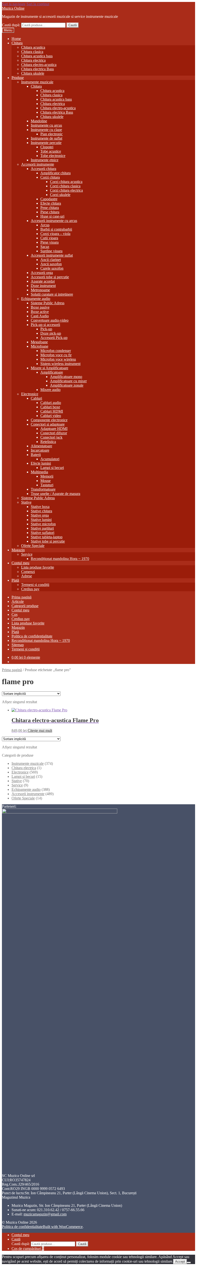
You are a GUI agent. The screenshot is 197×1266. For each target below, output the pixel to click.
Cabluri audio (50, 403)
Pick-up (46, 329)
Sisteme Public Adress (47, 303)
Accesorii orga (42, 273)
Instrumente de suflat (46, 138)
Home (16, 39)
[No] (189, 1262)
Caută (72, 25)
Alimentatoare (41, 446)
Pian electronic (51, 134)
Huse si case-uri (52, 216)
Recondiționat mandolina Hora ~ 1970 (60, 559)
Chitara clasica (32, 52)
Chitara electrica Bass (37, 69)
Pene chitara (49, 208)
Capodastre (48, 199)
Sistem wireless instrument (60, 364)
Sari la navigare (13, 4)
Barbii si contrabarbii (56, 229)
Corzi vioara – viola (55, 234)
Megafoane (39, 342)
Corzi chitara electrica (66, 190)
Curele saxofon (51, 268)
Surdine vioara (51, 251)
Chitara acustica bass (37, 56)
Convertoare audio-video (49, 320)
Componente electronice (49, 420)
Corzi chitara (50, 177)
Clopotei (46, 147)
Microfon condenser (55, 351)
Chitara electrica (33, 60)
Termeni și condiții (35, 585)
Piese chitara (49, 212)
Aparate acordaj (43, 281)
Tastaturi (46, 485)
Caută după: (11, 25)
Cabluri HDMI (51, 411)
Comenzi (28, 572)
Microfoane (39, 346)
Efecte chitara (50, 203)
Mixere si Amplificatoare (49, 368)
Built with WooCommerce (63, 1227)
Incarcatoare (40, 450)
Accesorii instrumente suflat (52, 255)
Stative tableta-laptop (46, 537)
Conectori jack (51, 437)
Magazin (18, 550)
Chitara (17, 43)
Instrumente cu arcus (46, 125)
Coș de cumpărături (28, 1249)
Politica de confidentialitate (32, 636)
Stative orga (40, 515)
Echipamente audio (35, 299)
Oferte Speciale (32, 546)
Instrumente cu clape (46, 130)
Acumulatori (49, 459)
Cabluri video (50, 416)
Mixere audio (50, 390)
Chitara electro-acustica (38, 65)
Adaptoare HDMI (54, 429)
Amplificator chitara (55, 173)
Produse (18, 78)
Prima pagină (21, 597)
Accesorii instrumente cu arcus (54, 221)
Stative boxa (40, 507)
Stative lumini (41, 520)
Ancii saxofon (51, 264)
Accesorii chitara (43, 169)
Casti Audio (40, 316)
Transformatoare (43, 489)
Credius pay (30, 589)
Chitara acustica (33, 47)
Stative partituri (42, 528)
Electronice (29, 394)
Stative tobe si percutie (48, 541)
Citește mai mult (40, 730)
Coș (15, 614)
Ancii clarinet (50, 260)
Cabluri (36, 398)
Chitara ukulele (32, 73)
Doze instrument (43, 286)
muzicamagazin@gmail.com (45, 1214)
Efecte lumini (41, 463)
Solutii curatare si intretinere (52, 294)
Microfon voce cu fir (56, 355)
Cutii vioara (49, 238)
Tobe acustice (50, 151)
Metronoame (40, 290)
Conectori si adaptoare (48, 424)
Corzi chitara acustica (66, 182)
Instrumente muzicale (37, 82)
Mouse (45, 481)
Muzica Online (13, 8)
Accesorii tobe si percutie (50, 277)
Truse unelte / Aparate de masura (55, 494)
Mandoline (39, 121)
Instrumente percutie (46, 143)
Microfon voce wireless (58, 359)
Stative (26, 502)
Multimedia (39, 472)
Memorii (46, 476)
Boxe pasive (40, 307)
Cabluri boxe (50, 407)
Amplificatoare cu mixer (68, 381)
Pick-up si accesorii (45, 325)
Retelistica (48, 442)
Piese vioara (49, 242)
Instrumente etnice (44, 160)
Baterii (36, 455)
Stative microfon (43, 524)
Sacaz (44, 247)
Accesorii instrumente (37, 164)
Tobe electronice (52, 156)
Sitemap (18, 645)
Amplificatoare (51, 372)
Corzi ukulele (60, 195)
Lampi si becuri (52, 468)
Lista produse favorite (37, 567)
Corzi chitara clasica (65, 186)
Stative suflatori (42, 533)
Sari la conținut (37, 4)
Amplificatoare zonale (66, 385)
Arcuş (44, 225)
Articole (18, 601)
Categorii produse (25, 606)
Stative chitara (41, 511)
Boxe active (40, 312)
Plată (15, 580)
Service (26, 554)
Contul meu (20, 563)
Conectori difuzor (53, 433)
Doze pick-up (50, 333)
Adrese (26, 576)
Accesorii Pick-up (54, 338)
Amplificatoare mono (66, 377)
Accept (180, 1261)
